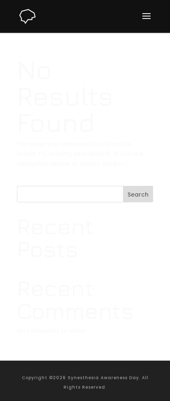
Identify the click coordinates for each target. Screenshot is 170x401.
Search (138, 194)
